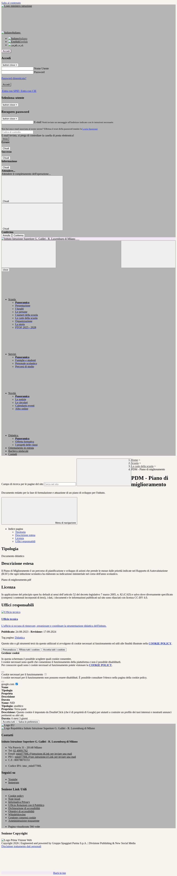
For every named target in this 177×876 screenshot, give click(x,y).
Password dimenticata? (13, 78)
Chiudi (6, 148)
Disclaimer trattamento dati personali (21, 846)
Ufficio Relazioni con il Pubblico (26, 805)
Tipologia (20, 532)
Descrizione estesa (25, 535)
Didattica (20, 637)
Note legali (14, 798)
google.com (8, 684)
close (5, 269)
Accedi (6, 51)
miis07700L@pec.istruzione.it (45, 756)
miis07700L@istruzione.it (44, 753)
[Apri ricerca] (148, 254)
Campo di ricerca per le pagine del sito (22, 484)
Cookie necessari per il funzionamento (22, 674)
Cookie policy (16, 795)
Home (134, 460)
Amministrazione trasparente (23, 820)
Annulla (6, 235)
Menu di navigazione (65, 523)
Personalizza (9, 649)
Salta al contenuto (11, 2)
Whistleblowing (17, 814)
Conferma (18, 235)
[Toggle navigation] (28, 254)
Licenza (19, 538)
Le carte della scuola (142, 466)
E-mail (37, 122)
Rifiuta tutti (29, 649)
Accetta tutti (54, 649)
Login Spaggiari (90, 129)
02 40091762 (20, 750)
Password (39, 72)
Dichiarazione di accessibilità (24, 808)
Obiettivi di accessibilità (21, 811)
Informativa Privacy (19, 802)
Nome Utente (41, 68)
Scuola (135, 463)
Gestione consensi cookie (22, 817)
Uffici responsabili (25, 541)
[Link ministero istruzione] (16, 6)
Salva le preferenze (28, 722)
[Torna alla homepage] (88, 238)
